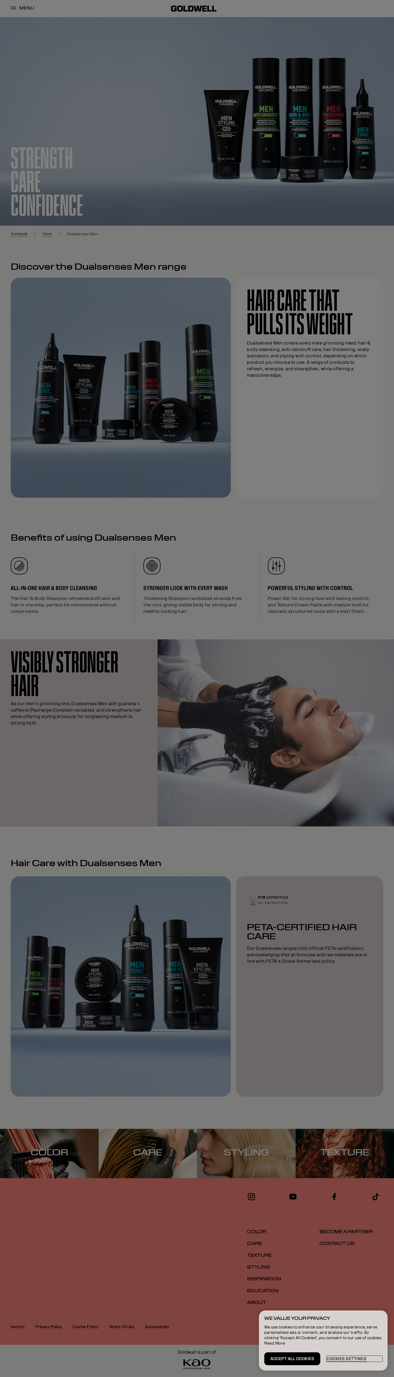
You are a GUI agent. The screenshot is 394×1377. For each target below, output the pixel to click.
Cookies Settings (346, 1358)
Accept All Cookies (292, 1358)
